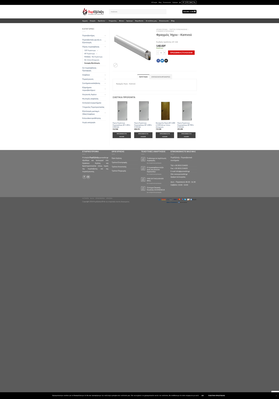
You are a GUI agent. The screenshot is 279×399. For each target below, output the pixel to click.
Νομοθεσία (139, 21)
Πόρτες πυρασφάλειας (90, 47)
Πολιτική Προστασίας (216, 395)
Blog (160, 2)
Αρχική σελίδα (161, 29)
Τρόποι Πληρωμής (119, 171)
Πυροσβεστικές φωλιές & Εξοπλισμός (91, 41)
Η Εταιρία (154, 2)
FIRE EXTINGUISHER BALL (155, 179)
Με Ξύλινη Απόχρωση (91, 60)
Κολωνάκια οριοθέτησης (91, 118)
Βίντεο (121, 21)
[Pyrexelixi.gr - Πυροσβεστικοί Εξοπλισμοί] (94, 12)
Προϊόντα (101, 21)
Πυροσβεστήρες (88, 35)
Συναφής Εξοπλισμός (92, 63)
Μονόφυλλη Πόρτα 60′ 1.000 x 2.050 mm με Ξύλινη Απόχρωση (165, 125)
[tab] (143, 77)
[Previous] (112, 121)
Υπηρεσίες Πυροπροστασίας (93, 107)
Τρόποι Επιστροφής (119, 162)
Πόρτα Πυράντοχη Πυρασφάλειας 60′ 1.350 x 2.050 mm (121, 125)
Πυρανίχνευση (87, 79)
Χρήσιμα (175, 2)
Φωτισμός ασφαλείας (90, 99)
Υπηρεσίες (113, 21)
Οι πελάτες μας (151, 21)
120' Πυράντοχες (90, 50)
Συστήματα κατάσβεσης (91, 83)
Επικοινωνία (167, 2)
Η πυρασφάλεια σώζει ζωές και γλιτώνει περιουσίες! (155, 169)
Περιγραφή (143, 77)
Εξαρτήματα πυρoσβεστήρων (88, 88)
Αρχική (85, 21)
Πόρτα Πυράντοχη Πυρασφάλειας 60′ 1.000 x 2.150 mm (143, 125)
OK (203, 395)
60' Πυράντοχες (89, 53)
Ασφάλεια (86, 75)
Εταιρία (92, 21)
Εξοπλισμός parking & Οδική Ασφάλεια (90, 112)
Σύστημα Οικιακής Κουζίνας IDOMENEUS (156, 188)
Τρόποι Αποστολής (119, 167)
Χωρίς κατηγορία (88, 122)
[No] (276, 396)
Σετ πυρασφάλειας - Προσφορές (89, 69)
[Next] (196, 121)
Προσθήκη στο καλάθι (181, 53)
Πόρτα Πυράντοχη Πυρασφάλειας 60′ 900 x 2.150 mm (185, 125)
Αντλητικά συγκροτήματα (91, 103)
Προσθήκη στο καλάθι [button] (122, 135)
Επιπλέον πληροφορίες (160, 77)
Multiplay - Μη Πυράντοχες (93, 57)
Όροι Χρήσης (117, 158)
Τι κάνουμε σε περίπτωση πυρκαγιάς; (156, 159)
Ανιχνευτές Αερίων (89, 94)
